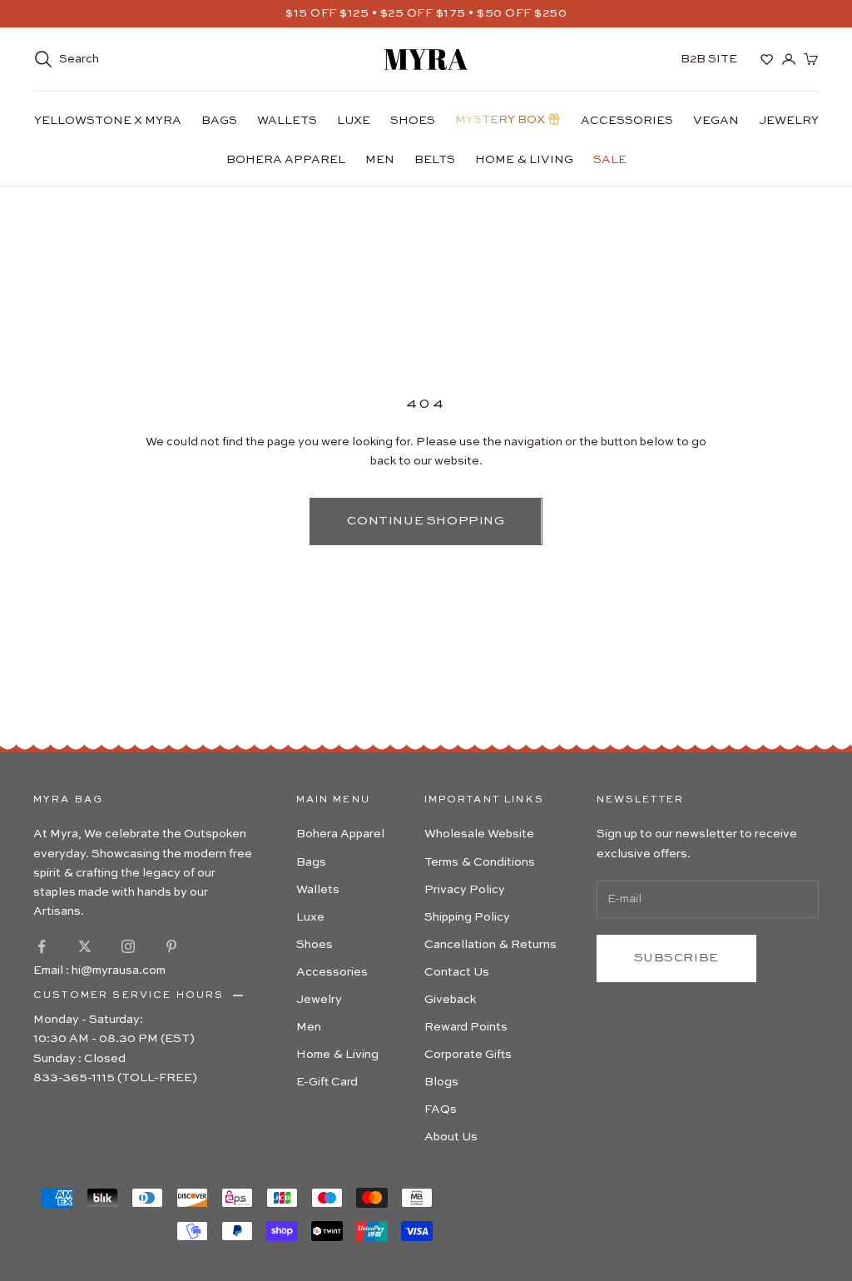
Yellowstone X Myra (107, 121)
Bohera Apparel (285, 160)
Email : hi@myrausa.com (99, 970)
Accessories (627, 121)
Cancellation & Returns (490, 945)
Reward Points (466, 1027)
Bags (219, 121)
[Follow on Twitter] (85, 946)
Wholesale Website (479, 834)
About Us (451, 1137)
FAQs (440, 1109)
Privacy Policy (464, 890)
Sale (610, 160)
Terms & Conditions (479, 862)
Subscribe (676, 957)
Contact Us (456, 972)
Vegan (716, 121)
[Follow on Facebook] (41, 946)
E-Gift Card (327, 1082)
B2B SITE (709, 59)
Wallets (287, 121)
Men (379, 160)
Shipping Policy (467, 917)
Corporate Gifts (468, 1054)
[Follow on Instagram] (128, 946)
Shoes (412, 121)
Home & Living (524, 160)
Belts (434, 160)
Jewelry (789, 121)
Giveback (450, 999)
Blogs (441, 1082)
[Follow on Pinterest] (171, 946)
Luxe (353, 121)
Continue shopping (425, 520)
